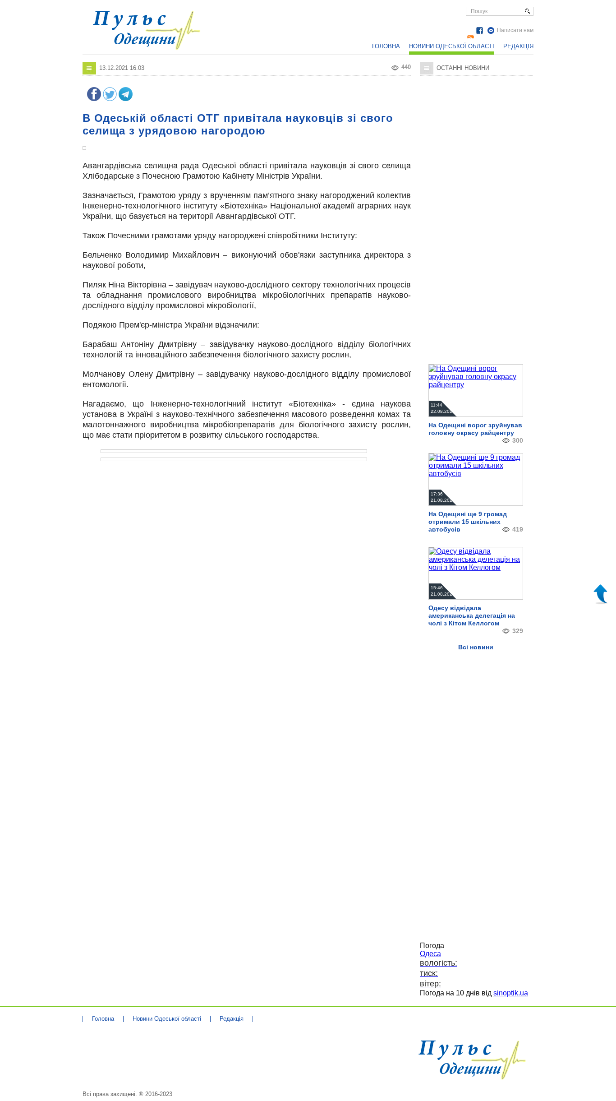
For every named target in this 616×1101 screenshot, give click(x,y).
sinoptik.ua (510, 993)
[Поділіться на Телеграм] (126, 98)
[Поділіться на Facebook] (94, 98)
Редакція (518, 46)
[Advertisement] (337, 22)
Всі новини (475, 647)
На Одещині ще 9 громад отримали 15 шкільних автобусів (467, 521)
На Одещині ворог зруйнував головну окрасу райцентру (475, 428)
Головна (386, 46)
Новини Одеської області (451, 46)
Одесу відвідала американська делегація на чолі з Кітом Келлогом (471, 615)
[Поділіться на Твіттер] (110, 98)
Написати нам (515, 30)
